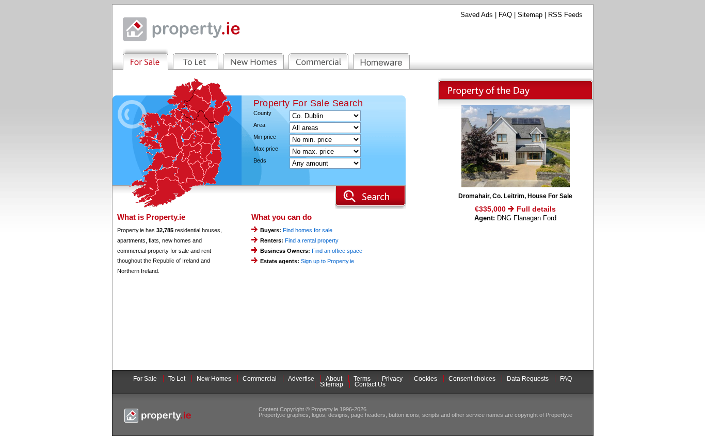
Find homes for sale (307, 230)
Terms (362, 378)
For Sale (145, 378)
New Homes (214, 378)
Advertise (301, 378)
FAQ (505, 15)
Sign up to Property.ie (327, 261)
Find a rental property (312, 240)
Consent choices (471, 378)
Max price (265, 149)
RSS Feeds (565, 15)
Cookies (425, 378)
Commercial (260, 378)
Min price (264, 137)
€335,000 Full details (515, 209)
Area (259, 125)
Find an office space (337, 251)
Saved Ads (476, 15)
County (262, 113)
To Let (176, 378)
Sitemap (530, 15)
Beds (259, 161)
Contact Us (370, 384)
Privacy (392, 378)
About (334, 378)
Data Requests (528, 378)
